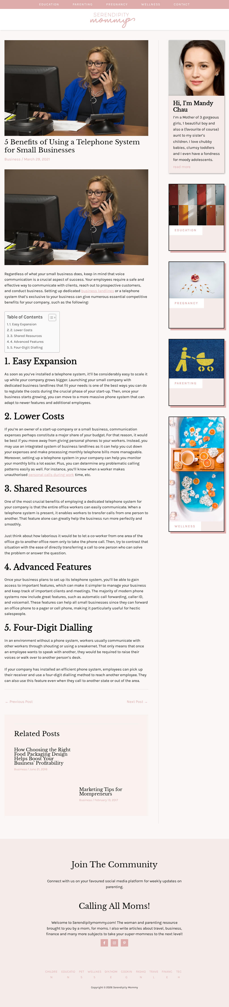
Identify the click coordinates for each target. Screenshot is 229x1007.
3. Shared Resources (26, 336)
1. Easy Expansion (22, 324)
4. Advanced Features (27, 342)
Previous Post (19, 701)
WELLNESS (185, 526)
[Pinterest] (124, 943)
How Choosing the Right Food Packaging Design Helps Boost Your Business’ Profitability (42, 756)
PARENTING (186, 383)
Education (49, 4)
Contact (182, 4)
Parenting (83, 4)
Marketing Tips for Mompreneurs (100, 792)
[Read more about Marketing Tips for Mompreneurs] (109, 763)
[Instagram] (114, 943)
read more (182, 167)
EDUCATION (186, 230)
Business (12, 159)
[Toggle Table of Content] (50, 317)
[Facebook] (104, 943)
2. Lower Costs (21, 330)
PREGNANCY (186, 303)
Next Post (137, 701)
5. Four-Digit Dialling (26, 347)
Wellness (150, 4)
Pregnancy (117, 4)
